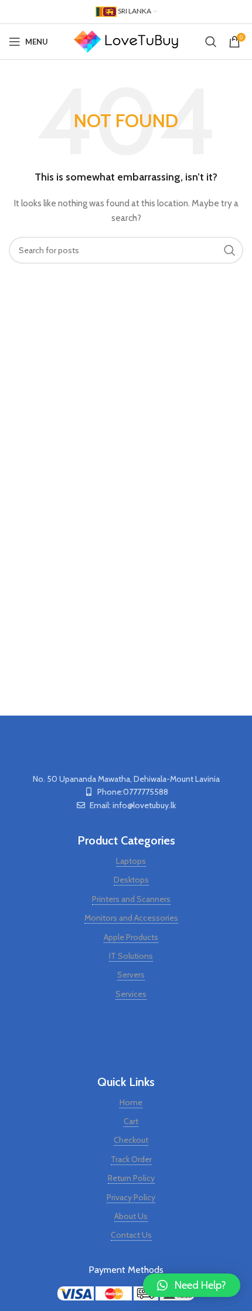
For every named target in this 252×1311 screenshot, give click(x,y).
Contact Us (131, 1235)
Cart (131, 1121)
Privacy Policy (131, 1197)
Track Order (131, 1159)
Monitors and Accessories (131, 917)
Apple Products (131, 937)
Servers (131, 974)
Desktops (131, 879)
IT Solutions (131, 956)
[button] (191, 1285)
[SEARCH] (229, 250)
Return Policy (131, 1178)
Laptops (131, 861)
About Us (131, 1216)
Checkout (131, 1140)
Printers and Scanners (131, 899)
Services (131, 994)
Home (131, 1102)
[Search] (211, 41)
